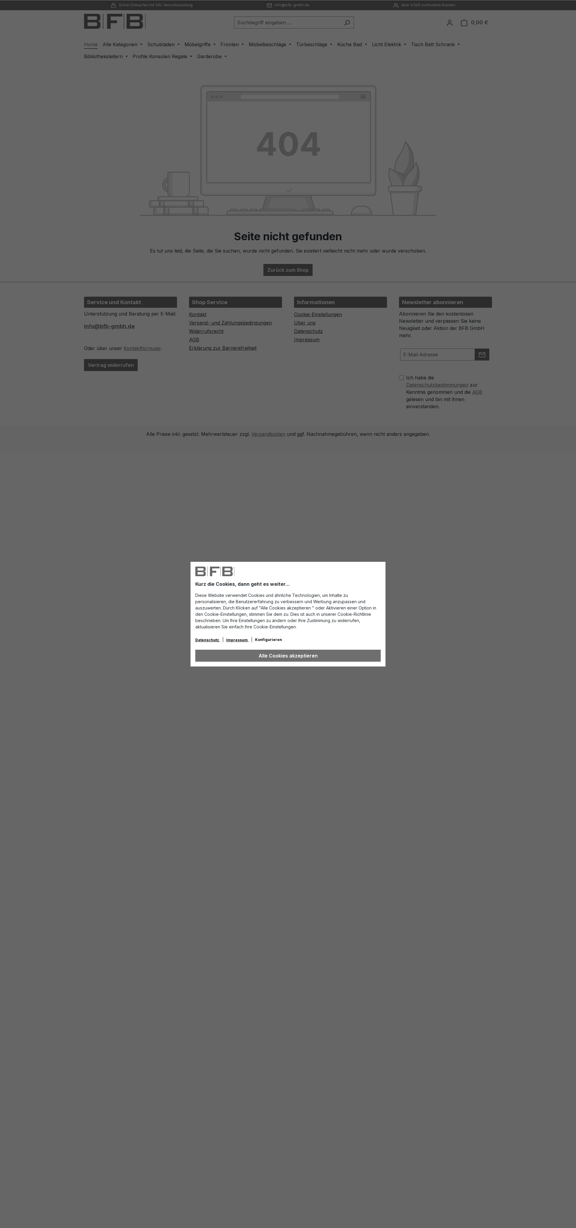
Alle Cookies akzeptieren (288, 656)
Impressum (237, 640)
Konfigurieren (268, 639)
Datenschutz (207, 640)
